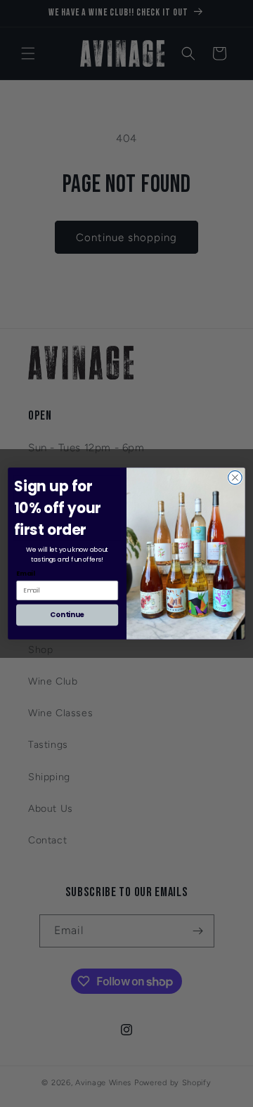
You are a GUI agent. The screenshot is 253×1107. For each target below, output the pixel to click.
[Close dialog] (235, 478)
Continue (67, 615)
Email (25, 573)
